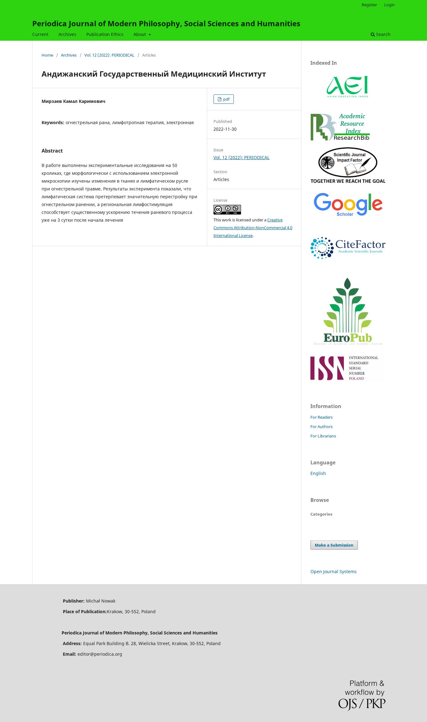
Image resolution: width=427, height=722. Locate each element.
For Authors (321, 426)
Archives (67, 34)
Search (382, 34)
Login (389, 5)
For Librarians (323, 436)
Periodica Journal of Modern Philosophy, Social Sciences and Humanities (166, 23)
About (140, 34)
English (318, 473)
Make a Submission (334, 545)
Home (47, 55)
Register (369, 5)
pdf (225, 99)
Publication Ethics (104, 34)
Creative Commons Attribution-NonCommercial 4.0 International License (253, 227)
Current (40, 34)
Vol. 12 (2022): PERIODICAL (109, 55)
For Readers (321, 417)
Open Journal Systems (333, 571)
